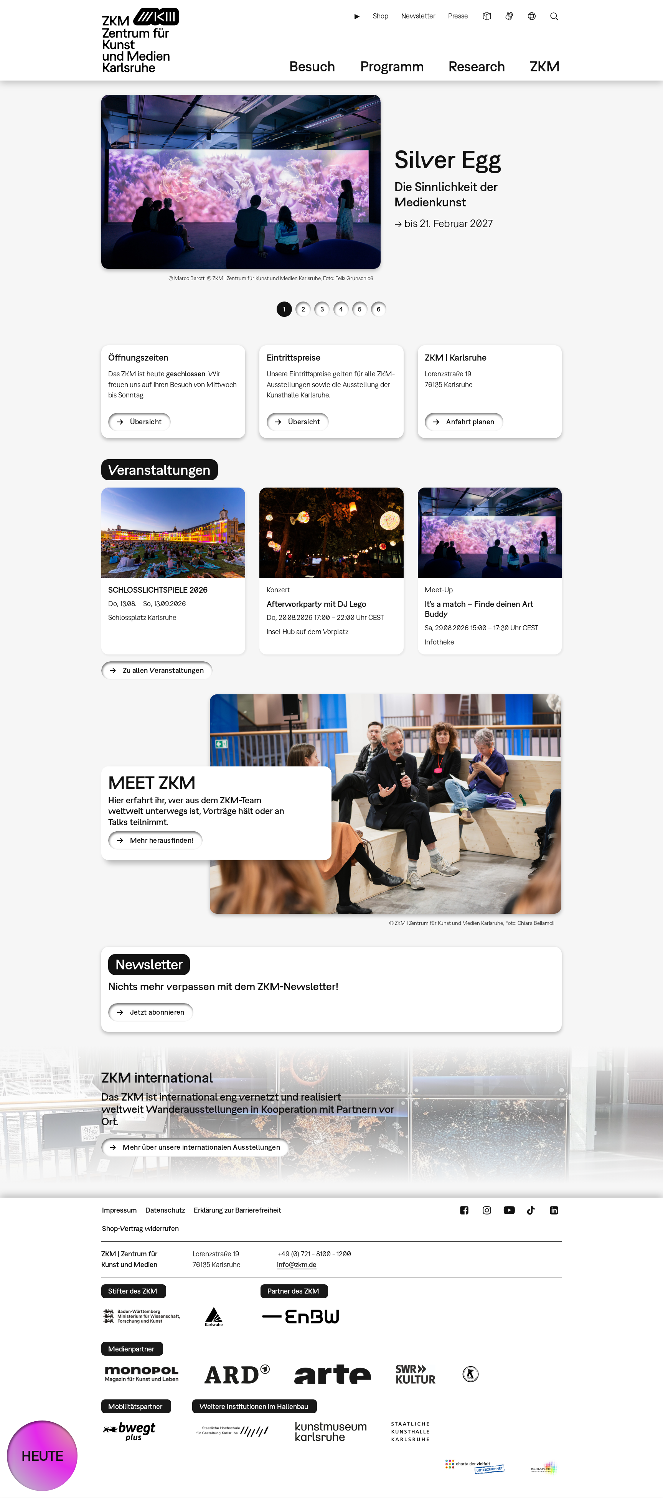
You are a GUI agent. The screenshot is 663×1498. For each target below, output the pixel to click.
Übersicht (146, 422)
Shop (380, 16)
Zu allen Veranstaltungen (163, 670)
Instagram (487, 1210)
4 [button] (341, 309)
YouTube (509, 1210)
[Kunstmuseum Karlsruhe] (330, 1431)
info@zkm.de (297, 1265)
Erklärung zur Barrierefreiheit (237, 1210)
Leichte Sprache (487, 16)
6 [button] (379, 309)
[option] (331, 191)
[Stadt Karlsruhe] (214, 1316)
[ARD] (237, 1374)
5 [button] (359, 309)
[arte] (332, 1374)
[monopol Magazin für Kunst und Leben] (141, 1374)
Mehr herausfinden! (162, 840)
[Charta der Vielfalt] (475, 1468)
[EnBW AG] (300, 1316)
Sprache (531, 16)
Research (477, 66)
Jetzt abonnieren (157, 1012)
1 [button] (284, 309)
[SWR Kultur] (416, 1374)
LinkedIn (554, 1210)
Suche (554, 16)
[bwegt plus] (129, 1431)
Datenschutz (165, 1210)
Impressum (119, 1210)
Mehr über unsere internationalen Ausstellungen (201, 1147)
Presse (458, 16)
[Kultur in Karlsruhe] (470, 1374)
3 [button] (322, 309)
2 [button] (303, 309)
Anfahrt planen (470, 422)
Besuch (312, 66)
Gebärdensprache (509, 16)
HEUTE (42, 1455)
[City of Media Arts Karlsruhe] (544, 1468)
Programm (392, 66)
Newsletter (418, 16)
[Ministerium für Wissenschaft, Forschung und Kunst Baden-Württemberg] (141, 1316)
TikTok (531, 1210)
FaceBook (464, 1210)
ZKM (545, 66)
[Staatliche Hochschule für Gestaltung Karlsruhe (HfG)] (232, 1431)
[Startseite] (151, 40)
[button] (385, 804)
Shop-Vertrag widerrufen (140, 1228)
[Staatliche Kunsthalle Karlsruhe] (410, 1431)
